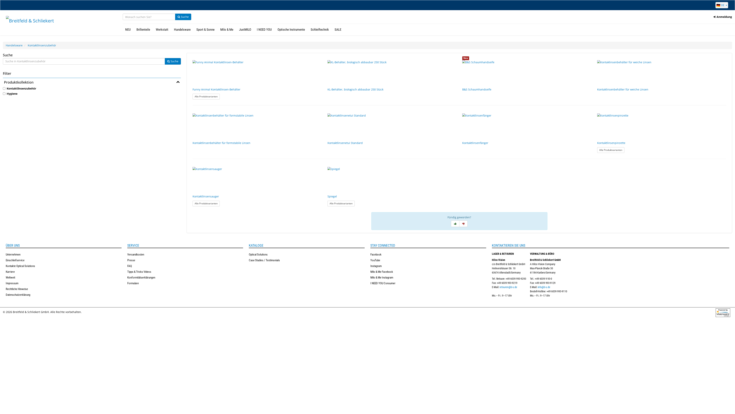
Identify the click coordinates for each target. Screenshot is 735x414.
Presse (131, 260)
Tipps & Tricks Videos (139, 272)
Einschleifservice (15, 260)
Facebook (375, 254)
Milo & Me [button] (226, 29)
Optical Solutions (258, 254)
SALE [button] (338, 29)
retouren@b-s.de (508, 287)
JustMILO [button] (245, 29)
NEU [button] (128, 29)
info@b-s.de (544, 287)
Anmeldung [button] (724, 17)
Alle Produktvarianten (207, 96)
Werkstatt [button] (162, 29)
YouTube (375, 260)
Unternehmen (13, 254)
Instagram (376, 266)
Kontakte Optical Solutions (20, 266)
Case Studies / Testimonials (264, 260)
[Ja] (455, 223)
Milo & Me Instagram (381, 277)
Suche (184, 17)
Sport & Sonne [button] (205, 29)
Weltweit (10, 277)
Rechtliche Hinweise (17, 289)
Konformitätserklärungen (141, 277)
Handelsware (14, 45)
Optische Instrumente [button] (291, 29)
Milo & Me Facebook (381, 272)
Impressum (12, 283)
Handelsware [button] (182, 29)
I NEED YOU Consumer (382, 283)
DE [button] (722, 5)
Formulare (133, 283)
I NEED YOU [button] (264, 29)
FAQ (129, 266)
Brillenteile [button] (143, 29)
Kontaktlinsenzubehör (42, 45)
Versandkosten (135, 254)
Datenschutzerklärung (18, 295)
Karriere (10, 272)
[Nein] (463, 223)
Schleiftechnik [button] (320, 29)
